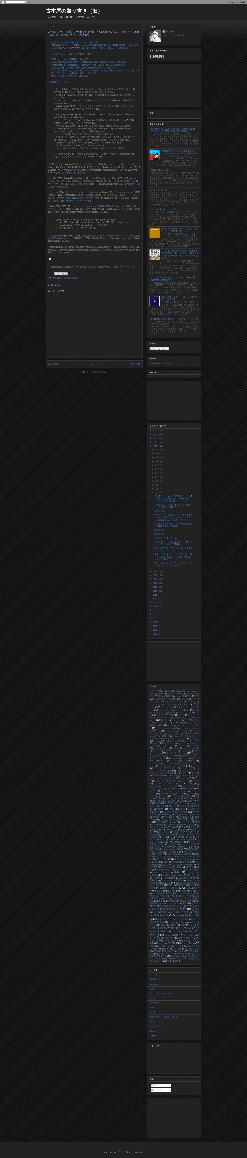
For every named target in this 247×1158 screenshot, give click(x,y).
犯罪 (197, 928)
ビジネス (195, 766)
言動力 (153, 989)
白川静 (152, 928)
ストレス (182, 746)
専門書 (174, 887)
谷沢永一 (182, 896)
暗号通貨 (158, 798)
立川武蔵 (175, 956)
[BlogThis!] (58, 273)
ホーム (94, 364)
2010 (155, 599)
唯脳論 (152, 956)
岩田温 (196, 815)
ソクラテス (186, 748)
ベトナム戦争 (182, 773)
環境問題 (153, 815)
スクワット (183, 743)
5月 (157, 477)
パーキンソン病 (190, 763)
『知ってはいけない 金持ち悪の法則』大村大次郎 (73, 73)
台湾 (178, 893)
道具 (172, 912)
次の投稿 (53, 364)
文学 (152, 943)
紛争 (185, 941)
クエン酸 (171, 725)
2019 (155, 442)
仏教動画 (167, 941)
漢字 (194, 812)
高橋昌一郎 (181, 834)
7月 (157, 469)
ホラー (162, 775)
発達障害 (163, 928)
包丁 (175, 946)
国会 (171, 837)
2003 (155, 618)
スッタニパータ (168, 746)
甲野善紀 (153, 835)
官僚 (176, 812)
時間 (173, 849)
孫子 (197, 891)
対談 (169, 893)
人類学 (157, 878)
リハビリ (193, 791)
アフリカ (185, 704)
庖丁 (182, 946)
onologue (154, 984)
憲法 (167, 827)
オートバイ (178, 720)
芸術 (162, 825)
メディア (173, 786)
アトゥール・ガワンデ (174, 702)
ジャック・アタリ (191, 741)
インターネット (177, 712)
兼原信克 (153, 827)
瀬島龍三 (190, 880)
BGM (169, 691)
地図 (197, 896)
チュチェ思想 (186, 751)
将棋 (156, 865)
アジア (159, 701)
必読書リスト (156, 979)
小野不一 (169, 31)
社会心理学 (179, 857)
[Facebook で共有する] (63, 273)
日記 (195, 919)
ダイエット (156, 751)
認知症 (164, 925)
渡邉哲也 (162, 906)
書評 (166, 862)
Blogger (179, 691)
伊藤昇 (168, 798)
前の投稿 (135, 364)
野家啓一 (168, 954)
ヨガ (178, 789)
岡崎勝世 (173, 806)
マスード (171, 778)
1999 (155, 634)
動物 (197, 909)
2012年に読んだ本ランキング (163, 170)
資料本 (184, 847)
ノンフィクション (172, 763)
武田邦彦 (169, 938)
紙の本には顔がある (159, 189)
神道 (197, 872)
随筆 (166, 878)
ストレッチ (194, 746)
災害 (151, 842)
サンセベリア (188, 734)
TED (197, 696)
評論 (176, 935)
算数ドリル (183, 844)
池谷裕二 (176, 898)
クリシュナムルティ (188, 725)
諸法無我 (175, 862)
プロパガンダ (155, 773)
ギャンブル (193, 723)
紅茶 (162, 834)
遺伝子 (196, 798)
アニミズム (191, 702)
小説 (177, 865)
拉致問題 (193, 958)
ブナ (178, 771)
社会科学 (169, 857)
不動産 (191, 935)
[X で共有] (60, 273)
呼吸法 (193, 830)
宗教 (165, 859)
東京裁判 (196, 906)
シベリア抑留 (159, 741)
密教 (186, 949)
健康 (182, 824)
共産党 (163, 820)
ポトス (154, 775)
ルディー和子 (166, 794)
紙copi (152, 1031)
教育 (171, 819)
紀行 (173, 817)
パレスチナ (180, 766)
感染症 (185, 812)
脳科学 (173, 925)
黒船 (191, 837)
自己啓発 (163, 851)
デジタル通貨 (175, 758)
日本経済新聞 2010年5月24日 (76, 201)
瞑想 (161, 961)
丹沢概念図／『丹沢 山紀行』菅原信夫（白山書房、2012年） (173, 506)
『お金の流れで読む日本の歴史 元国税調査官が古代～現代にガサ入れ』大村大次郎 (88, 62)
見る (183, 827)
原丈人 (193, 827)
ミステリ (190, 783)
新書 (176, 872)
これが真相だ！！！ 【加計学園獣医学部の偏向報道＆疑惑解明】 (174, 524)
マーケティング (187, 776)
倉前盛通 (171, 891)
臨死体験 (157, 958)
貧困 (185, 935)
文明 (184, 943)
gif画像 (152, 694)
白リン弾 (192, 925)
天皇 (184, 903)
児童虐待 (165, 849)
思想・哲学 (155, 846)
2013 (155, 587)
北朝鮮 (155, 949)
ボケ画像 (195, 773)
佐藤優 (172, 839)
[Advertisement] (174, 85)
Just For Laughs (174, 694)
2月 (157, 489)
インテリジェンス (165, 715)
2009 (155, 602)
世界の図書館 (167, 880)
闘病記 (174, 909)
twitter (172, 698)
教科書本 (183, 819)
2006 (155, 610)
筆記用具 (168, 935)
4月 (157, 481)
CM (195, 691)
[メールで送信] (55, 273)
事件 (193, 846)
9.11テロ (153, 691)
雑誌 (159, 842)
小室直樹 (165, 865)
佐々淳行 (162, 839)
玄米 (168, 830)
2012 (155, 591)
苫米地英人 (163, 919)
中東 (189, 901)
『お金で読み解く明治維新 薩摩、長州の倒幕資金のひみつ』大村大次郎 (83, 67)
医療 (182, 801)
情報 (165, 870)
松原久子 (190, 867)
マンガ (196, 781)
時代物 (191, 849)
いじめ (170, 710)
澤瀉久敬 (153, 961)
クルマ (185, 728)
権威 (176, 827)
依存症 (178, 798)
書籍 (154, 862)
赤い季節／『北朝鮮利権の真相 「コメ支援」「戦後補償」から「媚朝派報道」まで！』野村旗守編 (174, 498)
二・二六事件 (183, 919)
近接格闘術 (162, 822)
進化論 (176, 875)
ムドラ (164, 786)
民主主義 (195, 949)
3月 (157, 485)
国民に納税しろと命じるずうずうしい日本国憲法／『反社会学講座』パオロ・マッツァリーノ (92, 267)
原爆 (151, 830)
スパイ (155, 748)
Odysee (153, 1035)
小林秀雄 (179, 867)
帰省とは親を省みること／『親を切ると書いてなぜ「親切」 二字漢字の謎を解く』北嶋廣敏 (174, 556)
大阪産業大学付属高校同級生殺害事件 (178, 151)
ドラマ (194, 758)
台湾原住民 (187, 893)
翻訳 (180, 949)
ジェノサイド (178, 736)
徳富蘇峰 (187, 912)
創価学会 (159, 891)
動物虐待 (164, 912)
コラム (158, 731)
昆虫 (153, 839)
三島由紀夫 (178, 842)
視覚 (167, 847)
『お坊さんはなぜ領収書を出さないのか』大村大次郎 (74, 42)
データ (159, 756)
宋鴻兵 (183, 891)
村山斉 (154, 893)
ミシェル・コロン (173, 783)
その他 (196, 748)
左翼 (193, 839)
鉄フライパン (173, 903)
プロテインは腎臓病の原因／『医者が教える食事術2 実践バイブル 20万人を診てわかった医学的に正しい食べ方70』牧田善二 (180, 254)
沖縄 (191, 806)
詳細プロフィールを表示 (174, 35)
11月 (157, 453)
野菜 (176, 954)
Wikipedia (185, 699)
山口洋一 (161, 844)
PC (183, 696)
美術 (183, 931)
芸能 (168, 825)
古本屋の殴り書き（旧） (74, 11)
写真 (160, 857)
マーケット (172, 776)
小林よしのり (166, 867)
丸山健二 (186, 815)
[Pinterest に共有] (66, 273)
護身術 (160, 832)
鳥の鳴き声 (161, 903)
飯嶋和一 (164, 931)
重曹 (191, 859)
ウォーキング (180, 717)
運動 (159, 803)
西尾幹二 (181, 885)
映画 (167, 803)
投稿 (155, 1085)
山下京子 (192, 842)
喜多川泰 (156, 817)
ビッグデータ (159, 768)
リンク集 (154, 974)
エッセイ (165, 720)
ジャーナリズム (175, 741)
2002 (155, 622)
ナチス (153, 761)
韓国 (176, 815)
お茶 (155, 723)
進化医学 (166, 875)
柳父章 (193, 954)
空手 (183, 822)
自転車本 (187, 852)
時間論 (180, 849)
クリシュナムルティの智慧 (162, 993)
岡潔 (151, 806)
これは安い (184, 731)
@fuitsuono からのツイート (162, 363)
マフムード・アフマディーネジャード (172, 781)
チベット (174, 751)
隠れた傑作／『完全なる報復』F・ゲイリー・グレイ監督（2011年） (173, 543)
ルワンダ (179, 793)
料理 (182, 956)
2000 (155, 630)
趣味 (158, 859)
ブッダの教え (165, 770)
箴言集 (175, 961)
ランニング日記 (166, 791)
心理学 (196, 869)
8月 (157, 465)
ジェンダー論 (169, 738)
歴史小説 (175, 958)
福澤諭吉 (189, 938)
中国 (161, 901)
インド (181, 715)
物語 (177, 940)
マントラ (157, 784)
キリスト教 (156, 725)
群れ (189, 822)
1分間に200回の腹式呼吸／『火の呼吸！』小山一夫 (174, 319)
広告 (187, 832)
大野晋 (173, 896)
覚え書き (154, 811)
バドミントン (165, 766)
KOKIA (161, 696)
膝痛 (190, 931)
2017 (155, 571)
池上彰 (166, 898)
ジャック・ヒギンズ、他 (166, 538)
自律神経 (180, 854)
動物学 (154, 912)
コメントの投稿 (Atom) (96, 372)
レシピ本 (153, 796)
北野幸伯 (165, 949)
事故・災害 (154, 849)
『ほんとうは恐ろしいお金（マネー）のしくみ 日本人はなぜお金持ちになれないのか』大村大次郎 (95, 70)
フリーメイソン (189, 771)
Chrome (188, 691)
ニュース (188, 760)
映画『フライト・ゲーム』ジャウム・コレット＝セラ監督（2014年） (174, 564)
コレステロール (171, 731)
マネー (195, 778)
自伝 (197, 852)
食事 (186, 869)
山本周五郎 (172, 844)
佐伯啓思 (183, 839)
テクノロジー (172, 755)
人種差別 (186, 875)
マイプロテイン (157, 1026)
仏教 (157, 940)
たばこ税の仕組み (76, 172)
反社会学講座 (124, 181)
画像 (171, 809)
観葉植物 (165, 814)
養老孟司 (163, 956)
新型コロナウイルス (162, 873)
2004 (155, 614)
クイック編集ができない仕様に (164, 209)
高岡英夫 (170, 835)
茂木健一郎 (169, 951)
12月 (157, 449)
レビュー (163, 796)
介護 (183, 809)
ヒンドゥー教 (186, 768)
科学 (160, 809)
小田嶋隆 (188, 865)
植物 (173, 870)
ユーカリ (160, 789)
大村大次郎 (65, 278)
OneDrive (154, 1003)
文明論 (192, 943)
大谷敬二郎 (164, 896)
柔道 (185, 859)
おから (187, 720)
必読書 (74, 278)
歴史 (165, 959)
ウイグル (167, 718)
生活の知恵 (180, 883)
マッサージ (183, 778)
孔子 (168, 832)
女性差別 (187, 862)
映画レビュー (179, 803)
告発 (164, 837)
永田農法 (193, 803)
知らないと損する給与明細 (64, 76)
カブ (161, 723)
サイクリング (172, 734)
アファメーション (156, 704)
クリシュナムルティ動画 (167, 728)
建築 (160, 827)
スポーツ (165, 748)
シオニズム (182, 738)
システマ (195, 738)
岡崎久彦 (161, 806)
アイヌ (152, 701)
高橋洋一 (191, 834)
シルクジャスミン (169, 743)
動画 (183, 909)
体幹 (162, 893)
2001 (155, 626)
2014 (155, 583)
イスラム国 (163, 713)
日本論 (182, 922)
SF (189, 696)
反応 (190, 928)
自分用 (153, 1012)
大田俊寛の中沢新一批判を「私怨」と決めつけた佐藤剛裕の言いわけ (179, 230)
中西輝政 (171, 901)
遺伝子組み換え (159, 801)
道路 (179, 912)
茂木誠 (181, 951)
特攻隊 (196, 912)
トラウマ (186, 758)
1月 (157, 492)
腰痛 (197, 837)
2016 (155, 575)
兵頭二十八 (165, 946)
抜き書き (176, 927)
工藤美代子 (177, 832)
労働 (185, 958)
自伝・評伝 (157, 854)
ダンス (165, 751)
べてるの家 (169, 773)
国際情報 (180, 837)
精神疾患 (160, 885)
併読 (152, 946)
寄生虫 (165, 817)
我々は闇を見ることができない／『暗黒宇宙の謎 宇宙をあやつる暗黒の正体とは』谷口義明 (174, 130)
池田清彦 (187, 898)
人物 (197, 875)
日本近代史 (156, 922)
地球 (191, 896)
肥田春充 (174, 931)
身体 (154, 875)
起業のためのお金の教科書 (64, 59)
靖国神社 (184, 954)
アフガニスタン (171, 704)
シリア (155, 743)
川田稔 (188, 888)
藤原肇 (166, 909)
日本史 (171, 923)
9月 (157, 461)
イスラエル (182, 710)
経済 (197, 822)
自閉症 (170, 854)
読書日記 (192, 915)
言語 (176, 830)
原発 (159, 829)
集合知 (177, 859)
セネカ (176, 748)
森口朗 (188, 873)
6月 (157, 473)
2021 (155, 434)
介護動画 (193, 809)
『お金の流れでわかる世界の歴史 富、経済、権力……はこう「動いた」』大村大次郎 (89, 48)
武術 (159, 938)
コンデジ (196, 731)
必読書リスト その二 (60, 81)
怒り (177, 906)
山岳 (151, 844)
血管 (175, 825)
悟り (152, 832)
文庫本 (171, 943)
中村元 (181, 901)
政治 (158, 883)
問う (160, 954)
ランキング (188, 789)
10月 (157, 457)
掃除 (190, 891)
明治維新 (157, 951)
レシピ (192, 793)
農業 (183, 925)
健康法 (192, 824)
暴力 (189, 946)
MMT (169, 696)
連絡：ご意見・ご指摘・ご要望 (164, 1017)
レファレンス (176, 796)
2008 (155, 606)
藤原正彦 (156, 909)
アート (194, 699)
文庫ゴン (162, 943)
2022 (155, 430)
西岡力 (171, 885)
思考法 (193, 844)
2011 (155, 595)
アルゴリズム (167, 707)
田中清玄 (195, 903)
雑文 (166, 842)
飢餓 (190, 817)
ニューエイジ (175, 761)
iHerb (152, 1021)
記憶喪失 (181, 817)
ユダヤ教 (169, 789)
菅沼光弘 (184, 878)
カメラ (168, 723)
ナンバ (163, 761)
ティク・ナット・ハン (177, 753)
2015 (155, 579)
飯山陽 (154, 931)
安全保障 (188, 796)
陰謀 (190, 801)
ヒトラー (174, 768)
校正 (194, 832)
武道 (180, 938)
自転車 (175, 851)
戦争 (196, 887)
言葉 (183, 829)
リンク (153, 793)
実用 (189, 854)
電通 (154, 906)
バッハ (153, 766)
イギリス (162, 710)
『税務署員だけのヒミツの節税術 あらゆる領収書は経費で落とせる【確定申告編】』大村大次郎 (94, 45)
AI (163, 691)
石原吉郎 (163, 888)
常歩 (158, 870)
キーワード (179, 722)
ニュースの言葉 (155, 763)
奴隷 (170, 906)
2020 (155, 438)
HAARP (161, 694)
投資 (186, 905)
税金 (57, 278)
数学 (173, 878)
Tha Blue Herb (159, 699)
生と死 (168, 883)
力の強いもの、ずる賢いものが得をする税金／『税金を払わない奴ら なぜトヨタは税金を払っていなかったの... (174, 517)
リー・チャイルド (181, 791)
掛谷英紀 (168, 812)
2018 (155, 446)
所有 (197, 859)
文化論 (193, 941)
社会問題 (191, 857)
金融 (174, 822)
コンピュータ (157, 734)
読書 (178, 916)
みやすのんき (154, 786)
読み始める (160, 511)
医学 (173, 801)
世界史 (178, 880)
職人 (179, 870)
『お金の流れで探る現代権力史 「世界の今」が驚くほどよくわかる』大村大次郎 (87, 65)
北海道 (196, 946)
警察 (155, 825)
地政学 (155, 898)
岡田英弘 (183, 806)
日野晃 (191, 922)
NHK (177, 696)
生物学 (190, 883)
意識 (186, 798)
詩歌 (174, 846)
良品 (189, 956)
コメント (157, 1090)
